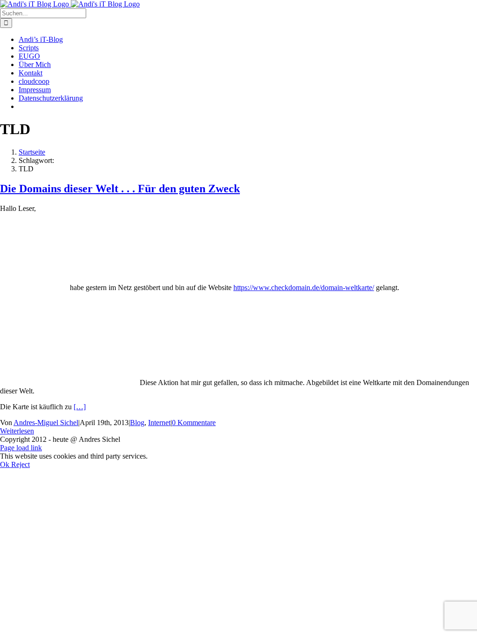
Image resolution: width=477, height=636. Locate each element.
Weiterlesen (17, 431)
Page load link (21, 448)
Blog (137, 422)
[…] (80, 407)
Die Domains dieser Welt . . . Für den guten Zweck (120, 189)
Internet (159, 422)
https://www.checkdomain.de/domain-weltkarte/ (303, 287)
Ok (5, 464)
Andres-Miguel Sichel (46, 422)
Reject (20, 464)
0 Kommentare (194, 422)
